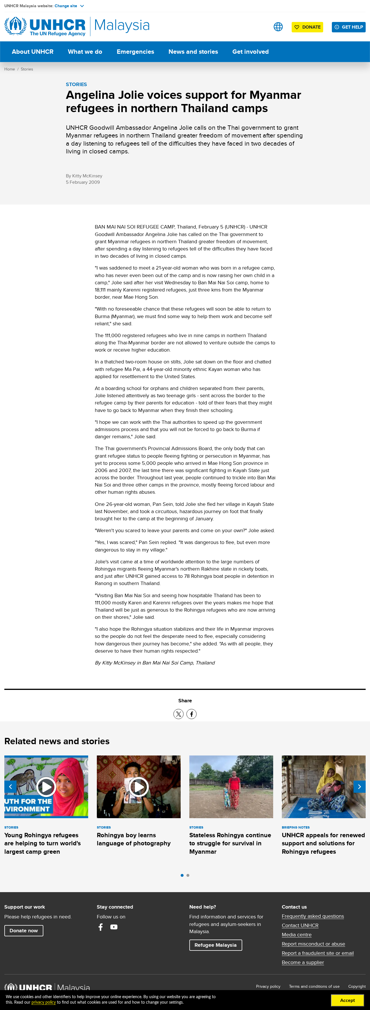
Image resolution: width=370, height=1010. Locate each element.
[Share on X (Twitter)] (178, 714)
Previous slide (10, 787)
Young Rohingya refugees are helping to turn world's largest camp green (42, 843)
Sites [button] (278, 26)
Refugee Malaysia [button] (218, 945)
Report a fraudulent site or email (318, 953)
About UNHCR (32, 51)
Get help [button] (354, 26)
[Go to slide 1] (183, 877)
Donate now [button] (24, 930)
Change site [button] (66, 6)
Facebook (100, 927)
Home (9, 69)
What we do (85, 51)
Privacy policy (268, 986)
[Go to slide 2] (189, 877)
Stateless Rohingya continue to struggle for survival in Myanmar (230, 843)
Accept (347, 1000)
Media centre (297, 934)
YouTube (114, 927)
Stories (27, 69)
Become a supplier (303, 962)
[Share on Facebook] (191, 714)
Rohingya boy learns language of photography (134, 839)
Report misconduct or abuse (313, 944)
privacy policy (44, 1002)
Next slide (360, 787)
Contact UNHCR (300, 925)
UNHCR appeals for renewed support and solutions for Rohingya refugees (323, 843)
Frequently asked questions (313, 916)
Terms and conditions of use (314, 986)
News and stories (193, 51)
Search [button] (260, 26)
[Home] (44, 26)
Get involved (250, 51)
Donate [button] (311, 27)
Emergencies (135, 51)
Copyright (357, 986)
